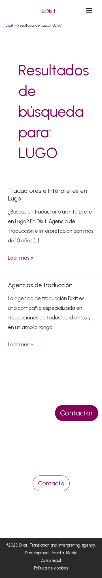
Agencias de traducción (40, 285)
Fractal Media (64, 552)
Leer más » (20, 257)
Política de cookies (51, 568)
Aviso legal (51, 560)
